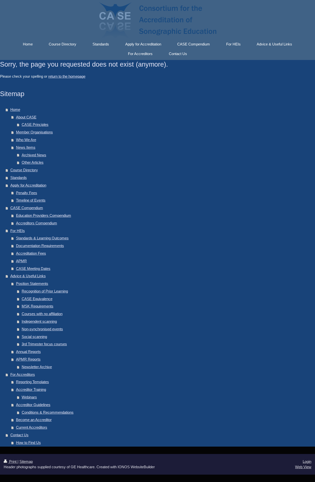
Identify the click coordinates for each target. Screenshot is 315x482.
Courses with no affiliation (42, 314)
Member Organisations (34, 132)
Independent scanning (39, 321)
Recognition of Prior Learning (45, 291)
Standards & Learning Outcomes (42, 238)
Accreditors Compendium (36, 223)
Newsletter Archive (37, 367)
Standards (18, 177)
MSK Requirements (37, 306)
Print (12, 461)
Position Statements (32, 283)
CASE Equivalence (37, 299)
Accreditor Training (31, 389)
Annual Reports (28, 352)
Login (307, 461)
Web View (303, 467)
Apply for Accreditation (28, 185)
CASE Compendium (26, 208)
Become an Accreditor (34, 420)
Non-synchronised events (42, 329)
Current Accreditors (31, 427)
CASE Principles (35, 124)
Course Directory (24, 170)
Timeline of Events (31, 200)
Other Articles (33, 162)
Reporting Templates (32, 382)
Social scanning (34, 337)
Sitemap (26, 461)
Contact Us (19, 435)
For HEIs (17, 231)
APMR (21, 261)
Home (15, 109)
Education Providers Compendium (43, 215)
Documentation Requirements (40, 246)
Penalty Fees (26, 193)
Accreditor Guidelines (33, 405)
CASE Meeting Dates (33, 268)
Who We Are (26, 140)
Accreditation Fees (31, 253)
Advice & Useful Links (28, 276)
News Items (25, 147)
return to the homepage (66, 76)
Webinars (29, 397)
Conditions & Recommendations (48, 412)
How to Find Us (28, 442)
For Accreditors (22, 374)
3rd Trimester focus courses (44, 344)
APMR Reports (28, 359)
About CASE (26, 117)
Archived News (34, 155)
